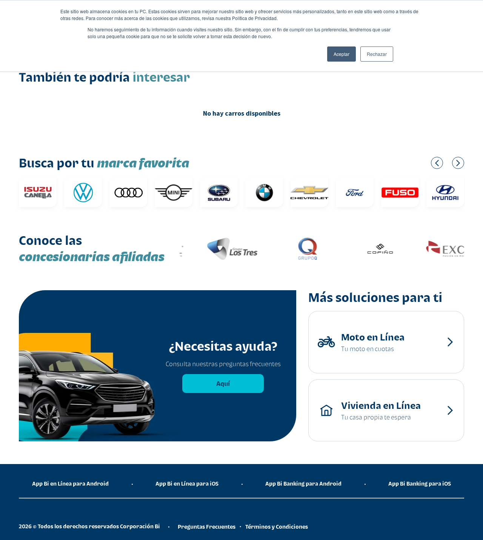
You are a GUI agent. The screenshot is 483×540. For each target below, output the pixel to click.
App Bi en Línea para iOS (186, 483)
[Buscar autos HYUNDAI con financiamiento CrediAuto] (445, 192)
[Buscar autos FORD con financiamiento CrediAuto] (355, 192)
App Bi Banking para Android (303, 483)
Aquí (223, 383)
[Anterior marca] (437, 163)
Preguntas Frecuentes (206, 526)
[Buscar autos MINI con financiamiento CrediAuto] (173, 192)
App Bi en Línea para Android (70, 483)
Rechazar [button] (377, 54)
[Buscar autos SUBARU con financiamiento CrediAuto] (219, 192)
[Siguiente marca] (458, 163)
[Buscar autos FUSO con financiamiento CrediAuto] (400, 192)
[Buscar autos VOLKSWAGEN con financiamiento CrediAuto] (83, 192)
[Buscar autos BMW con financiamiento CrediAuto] (264, 192)
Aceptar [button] (341, 54)
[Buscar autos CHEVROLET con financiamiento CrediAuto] (309, 192)
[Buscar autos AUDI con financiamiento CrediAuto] (128, 192)
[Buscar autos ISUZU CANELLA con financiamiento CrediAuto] (38, 192)
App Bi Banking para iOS (419, 483)
